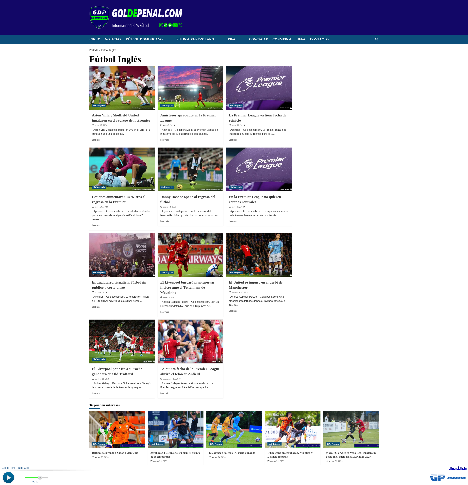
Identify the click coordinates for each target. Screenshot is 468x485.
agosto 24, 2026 (219, 457)
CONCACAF (258, 39)
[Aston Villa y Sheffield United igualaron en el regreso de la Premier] (122, 88)
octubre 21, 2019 (102, 379)
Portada (93, 50)
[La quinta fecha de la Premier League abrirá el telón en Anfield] (190, 341)
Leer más (96, 140)
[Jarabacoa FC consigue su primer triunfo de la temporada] (175, 429)
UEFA (301, 39)
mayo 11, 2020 (238, 207)
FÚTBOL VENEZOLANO (195, 39)
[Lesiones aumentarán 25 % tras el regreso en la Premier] (122, 169)
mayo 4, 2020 (101, 292)
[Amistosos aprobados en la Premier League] (190, 88)
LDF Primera (99, 444)
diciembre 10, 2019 (240, 292)
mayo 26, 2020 (101, 207)
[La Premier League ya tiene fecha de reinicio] (259, 88)
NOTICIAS (113, 39)
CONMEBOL (282, 39)
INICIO (94, 39)
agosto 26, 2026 (102, 457)
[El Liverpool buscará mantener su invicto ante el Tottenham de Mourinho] (190, 255)
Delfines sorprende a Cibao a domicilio (115, 452)
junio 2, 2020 (169, 125)
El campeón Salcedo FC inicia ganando (232, 452)
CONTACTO (319, 39)
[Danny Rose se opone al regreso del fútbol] (190, 169)
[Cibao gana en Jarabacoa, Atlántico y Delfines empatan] (292, 429)
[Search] (376, 39)
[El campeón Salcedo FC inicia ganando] (234, 429)
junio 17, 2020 (101, 125)
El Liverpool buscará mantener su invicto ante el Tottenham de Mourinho (187, 287)
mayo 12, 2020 (169, 207)
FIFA (231, 39)
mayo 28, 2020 (238, 125)
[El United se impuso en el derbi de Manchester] (259, 255)
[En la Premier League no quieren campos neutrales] (259, 169)
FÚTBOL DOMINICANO (144, 39)
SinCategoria (99, 105)
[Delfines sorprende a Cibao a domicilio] (117, 429)
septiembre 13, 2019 (172, 379)
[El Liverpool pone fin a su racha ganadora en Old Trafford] (122, 341)
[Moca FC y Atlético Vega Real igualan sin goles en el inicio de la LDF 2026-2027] (351, 429)
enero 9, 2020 (169, 297)
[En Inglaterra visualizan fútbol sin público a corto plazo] (122, 255)
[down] (167, 40)
